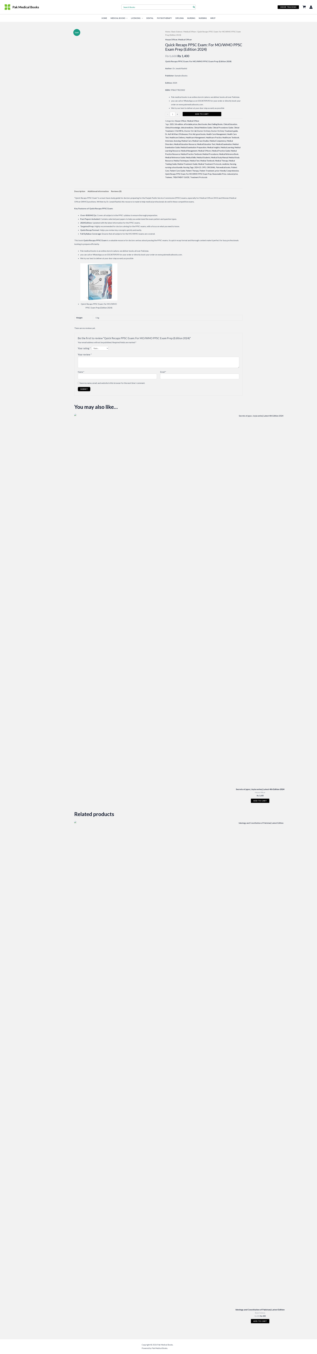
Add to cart (202, 114)
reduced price (232, 174)
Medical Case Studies (200, 141)
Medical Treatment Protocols (210, 164)
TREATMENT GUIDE (181, 177)
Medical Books (118, 18)
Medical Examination (224, 144)
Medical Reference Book (228, 154)
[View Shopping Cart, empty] (304, 7)
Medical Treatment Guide (187, 164)
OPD (204, 167)
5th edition (178, 124)
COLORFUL (179, 131)
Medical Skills (191, 157)
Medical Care (186, 141)
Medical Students (203, 157)
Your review (85, 354)
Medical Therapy (221, 161)
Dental (149, 18)
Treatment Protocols (198, 177)
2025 (172, 124)
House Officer (171, 39)
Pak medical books (223, 167)
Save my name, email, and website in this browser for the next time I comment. (112, 383)
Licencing (136, 18)
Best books (202, 124)
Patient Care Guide (177, 171)
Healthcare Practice (214, 137)
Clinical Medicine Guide (203, 128)
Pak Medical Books (26, 7)
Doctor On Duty (203, 131)
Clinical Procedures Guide (223, 128)
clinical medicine (187, 128)
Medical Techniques (181, 161)
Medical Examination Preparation (193, 147)
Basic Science (176, 31)
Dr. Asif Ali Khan (171, 134)
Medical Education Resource (185, 144)
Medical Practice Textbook (191, 154)
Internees (169, 141)
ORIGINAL (211, 167)
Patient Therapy (192, 171)
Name (81, 372)
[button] (288, 7)
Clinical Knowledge (172, 128)
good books (201, 134)
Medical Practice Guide (221, 151)
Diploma (179, 18)
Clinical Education (230, 124)
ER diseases (183, 134)
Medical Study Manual (219, 157)
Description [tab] (79, 191)
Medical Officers (204, 151)
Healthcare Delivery (177, 137)
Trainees (168, 177)
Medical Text (195, 161)
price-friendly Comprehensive (227, 171)
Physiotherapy (164, 18)
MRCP (212, 18)
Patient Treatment (206, 171)
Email (163, 372)
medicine (225, 164)
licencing (177, 141)
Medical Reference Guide (175, 157)
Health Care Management (216, 134)
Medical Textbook (207, 161)
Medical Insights (213, 147)
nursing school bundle (174, 167)
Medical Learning (227, 147)
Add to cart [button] (260, 801)
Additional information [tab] (98, 191)
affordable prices (191, 124)
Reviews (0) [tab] (116, 191)
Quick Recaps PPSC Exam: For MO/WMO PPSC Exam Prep (188, 174)
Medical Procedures (210, 154)
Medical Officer (190, 31)
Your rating (84, 348)
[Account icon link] (311, 7)
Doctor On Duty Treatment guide (224, 131)
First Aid (192, 134)
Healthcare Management (195, 137)
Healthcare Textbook (230, 137)
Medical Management (189, 151)
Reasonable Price (219, 174)
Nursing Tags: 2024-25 (192, 167)
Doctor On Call (190, 131)
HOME (104, 18)
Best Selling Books (215, 124)
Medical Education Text (206, 144)
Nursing (191, 18)
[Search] (194, 7)
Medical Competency (218, 141)
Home (167, 31)
